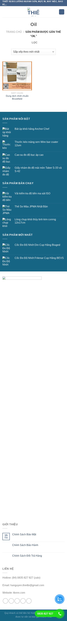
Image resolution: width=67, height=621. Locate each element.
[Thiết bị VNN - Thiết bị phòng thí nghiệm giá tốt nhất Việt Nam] (33, 11)
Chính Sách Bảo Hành (25, 545)
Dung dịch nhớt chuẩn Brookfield (17, 97)
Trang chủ (14, 32)
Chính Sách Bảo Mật (24, 534)
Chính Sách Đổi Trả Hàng (27, 555)
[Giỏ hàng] (61, 12)
